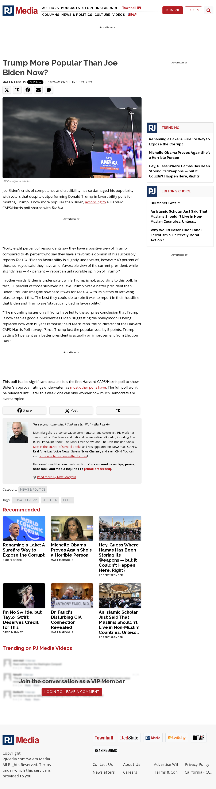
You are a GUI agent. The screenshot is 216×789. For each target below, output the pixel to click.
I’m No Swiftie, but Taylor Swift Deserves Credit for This (22, 619)
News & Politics (76, 15)
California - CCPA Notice (199, 772)
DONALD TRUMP (25, 500)
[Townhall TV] (133, 8)
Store (88, 8)
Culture (102, 15)
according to (95, 202)
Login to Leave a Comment (72, 692)
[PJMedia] (20, 10)
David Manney (13, 632)
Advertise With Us (168, 764)
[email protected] (97, 469)
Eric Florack (12, 560)
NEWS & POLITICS (32, 489)
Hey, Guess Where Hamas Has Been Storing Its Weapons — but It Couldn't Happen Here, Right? (119, 557)
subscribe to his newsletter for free (63, 456)
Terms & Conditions (168, 772)
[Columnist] (19, 432)
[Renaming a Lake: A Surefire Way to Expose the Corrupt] (24, 528)
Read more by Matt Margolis (56, 477)
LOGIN (193, 10)
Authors (50, 8)
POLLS (67, 500)
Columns (50, 15)
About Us (131, 764)
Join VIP (172, 10)
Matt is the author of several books (57, 447)
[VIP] (132, 14)
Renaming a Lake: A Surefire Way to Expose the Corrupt (24, 550)
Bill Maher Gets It (165, 203)
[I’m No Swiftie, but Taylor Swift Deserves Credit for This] (24, 595)
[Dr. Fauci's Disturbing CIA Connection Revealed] (72, 595)
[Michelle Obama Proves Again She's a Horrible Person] (72, 528)
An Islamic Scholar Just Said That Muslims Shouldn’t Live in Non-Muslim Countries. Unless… (119, 622)
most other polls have (88, 387)
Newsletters (104, 772)
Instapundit (107, 8)
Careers (130, 772)
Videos (118, 15)
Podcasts (70, 8)
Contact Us (103, 764)
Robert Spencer (111, 575)
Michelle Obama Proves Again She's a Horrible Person (71, 550)
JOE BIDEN (50, 500)
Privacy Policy (197, 764)
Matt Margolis (14, 82)
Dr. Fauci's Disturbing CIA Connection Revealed (66, 619)
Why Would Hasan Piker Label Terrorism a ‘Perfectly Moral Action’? (176, 235)
